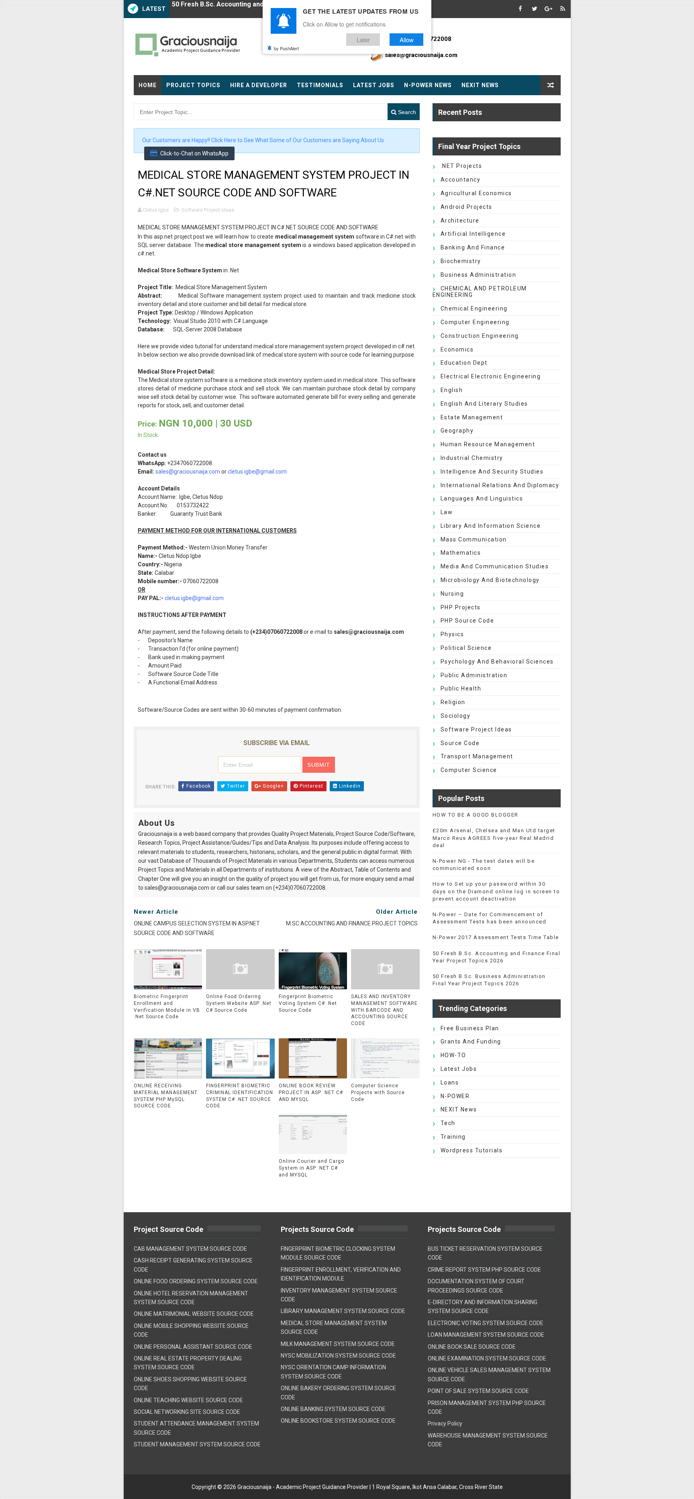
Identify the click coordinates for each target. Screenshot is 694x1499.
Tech (448, 1123)
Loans (450, 1082)
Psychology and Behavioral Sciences (497, 661)
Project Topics (193, 85)
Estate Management (472, 417)
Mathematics (461, 552)
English (452, 390)
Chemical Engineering (474, 308)
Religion (453, 702)
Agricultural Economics (476, 193)
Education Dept (464, 362)
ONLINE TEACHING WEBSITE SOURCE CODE (188, 1400)
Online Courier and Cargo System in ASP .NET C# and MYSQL (311, 1168)
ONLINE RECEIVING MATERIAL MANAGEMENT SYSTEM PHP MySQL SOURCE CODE (166, 1096)
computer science (469, 770)
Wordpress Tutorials (472, 1150)
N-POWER (455, 1096)
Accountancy (461, 179)
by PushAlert (286, 48)
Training (453, 1136)
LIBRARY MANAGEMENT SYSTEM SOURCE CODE (343, 1311)
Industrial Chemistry (472, 458)
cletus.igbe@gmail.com (257, 471)
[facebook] (520, 9)
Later (363, 39)
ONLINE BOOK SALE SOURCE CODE (472, 1347)
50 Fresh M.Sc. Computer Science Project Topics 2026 (254, 9)
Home (148, 85)
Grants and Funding (471, 1041)
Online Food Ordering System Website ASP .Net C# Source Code (238, 1003)
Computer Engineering (475, 322)
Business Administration (478, 275)
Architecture (460, 220)
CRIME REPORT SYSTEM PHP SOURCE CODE (484, 1269)
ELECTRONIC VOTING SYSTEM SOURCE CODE (485, 1323)
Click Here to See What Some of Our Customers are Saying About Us (297, 140)
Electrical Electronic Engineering (491, 376)
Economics (457, 349)
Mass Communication (474, 539)
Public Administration (474, 675)
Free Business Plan (470, 1028)
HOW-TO (453, 1055)
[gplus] (549, 9)
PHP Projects (461, 607)
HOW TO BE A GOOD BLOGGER (475, 815)
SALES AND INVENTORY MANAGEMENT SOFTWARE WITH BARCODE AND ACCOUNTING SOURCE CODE (384, 1010)
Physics (452, 634)
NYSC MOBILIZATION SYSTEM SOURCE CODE (338, 1355)
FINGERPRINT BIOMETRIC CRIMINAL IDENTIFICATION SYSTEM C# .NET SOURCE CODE (239, 1096)
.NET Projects (461, 166)
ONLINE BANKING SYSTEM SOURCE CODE (333, 1409)
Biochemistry (461, 261)
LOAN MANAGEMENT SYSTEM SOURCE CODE (486, 1335)
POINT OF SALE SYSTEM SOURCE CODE (478, 1391)
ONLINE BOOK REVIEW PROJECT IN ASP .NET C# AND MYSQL (311, 1092)
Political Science (466, 648)
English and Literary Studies (484, 403)
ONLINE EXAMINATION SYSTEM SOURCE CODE (487, 1358)
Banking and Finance (473, 247)
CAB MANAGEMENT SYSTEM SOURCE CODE (190, 1249)
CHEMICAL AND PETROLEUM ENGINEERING (480, 291)
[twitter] (535, 9)
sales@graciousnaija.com (187, 471)
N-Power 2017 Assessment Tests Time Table (496, 937)
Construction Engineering (480, 336)
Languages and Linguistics (482, 498)
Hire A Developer (258, 85)
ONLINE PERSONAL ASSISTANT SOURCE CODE (193, 1347)
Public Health (461, 688)
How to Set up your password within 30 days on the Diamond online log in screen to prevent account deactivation (496, 891)
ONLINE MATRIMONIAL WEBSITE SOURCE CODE (194, 1314)
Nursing (452, 593)
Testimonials (320, 85)
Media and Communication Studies (495, 566)
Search (406, 112)
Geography (457, 430)
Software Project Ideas (208, 210)
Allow (407, 39)
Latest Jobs (373, 85)
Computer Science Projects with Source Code (378, 1092)
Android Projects (466, 207)
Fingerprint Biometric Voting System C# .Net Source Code (308, 1003)
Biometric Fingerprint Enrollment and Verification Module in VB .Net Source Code (167, 1006)
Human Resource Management (488, 444)
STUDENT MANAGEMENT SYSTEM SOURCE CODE (197, 1444)
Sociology (456, 716)
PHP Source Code (467, 620)
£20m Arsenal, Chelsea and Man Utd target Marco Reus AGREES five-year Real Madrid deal (494, 837)
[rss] (563, 9)
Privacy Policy (445, 1423)
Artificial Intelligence (473, 234)
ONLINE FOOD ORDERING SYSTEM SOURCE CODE (196, 1281)
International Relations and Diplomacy (500, 485)
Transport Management (477, 756)
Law (447, 512)
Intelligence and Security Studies (492, 471)
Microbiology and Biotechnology (490, 580)
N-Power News (428, 85)
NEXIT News (480, 85)
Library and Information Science (491, 526)
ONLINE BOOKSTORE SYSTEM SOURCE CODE (338, 1420)
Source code (460, 743)
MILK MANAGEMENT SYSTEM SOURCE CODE (338, 1344)
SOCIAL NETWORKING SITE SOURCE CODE (187, 1412)
